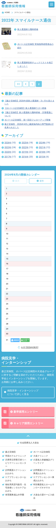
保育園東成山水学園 (14, 494)
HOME (7, 12)
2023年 (10, 147)
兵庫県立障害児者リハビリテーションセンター (15, 463)
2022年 (27, 147)
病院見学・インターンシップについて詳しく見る (22, 392)
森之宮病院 (10, 452)
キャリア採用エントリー (28, 423)
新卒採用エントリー (26, 411)
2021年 (44, 147)
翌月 (42, 181)
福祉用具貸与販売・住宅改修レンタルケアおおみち (15, 487)
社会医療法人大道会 (29, 442)
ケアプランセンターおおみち (15, 479)
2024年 (44, 142)
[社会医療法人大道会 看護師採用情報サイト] (13, 4)
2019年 (27, 152)
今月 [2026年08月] (29, 347)
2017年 (10, 157)
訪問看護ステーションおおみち (15, 472)
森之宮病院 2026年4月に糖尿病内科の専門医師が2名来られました (28, 126)
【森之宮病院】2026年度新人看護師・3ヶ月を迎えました (29, 102)
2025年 (27, 142)
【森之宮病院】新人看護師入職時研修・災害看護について (28, 114)
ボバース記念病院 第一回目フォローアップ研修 (27, 120)
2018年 (44, 152)
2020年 (10, 152)
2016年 (27, 157)
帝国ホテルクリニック (15, 456)
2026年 (10, 142)
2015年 (44, 157)
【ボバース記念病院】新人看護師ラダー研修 (25, 108)
